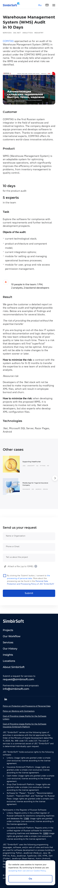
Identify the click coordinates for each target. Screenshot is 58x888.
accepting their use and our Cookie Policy (27, 871)
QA (37, 465)
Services (7, 33)
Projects (8, 630)
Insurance (26, 489)
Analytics (28, 33)
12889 (45, 833)
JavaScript (31, 465)
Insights (8, 654)
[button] (55, 478)
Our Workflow (11, 636)
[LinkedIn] (5, 699)
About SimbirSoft (13, 667)
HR (48, 465)
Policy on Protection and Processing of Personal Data (26, 706)
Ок (30, 878)
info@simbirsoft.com (16, 688)
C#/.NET (17, 33)
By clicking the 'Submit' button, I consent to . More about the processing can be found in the (30, 579)
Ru (40, 5)
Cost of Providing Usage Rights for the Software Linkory (24, 717)
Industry (39, 33)
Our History (10, 648)
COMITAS (8, 41)
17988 (26, 818)
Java (24, 465)
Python (42, 465)
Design (45, 489)
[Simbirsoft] (10, 5)
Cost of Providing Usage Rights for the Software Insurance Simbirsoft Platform (24, 725)
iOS (33, 489)
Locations (9, 661)
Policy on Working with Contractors (18, 711)
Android (38, 489)
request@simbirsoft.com (18, 679)
